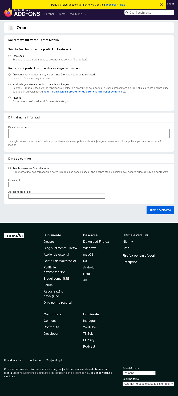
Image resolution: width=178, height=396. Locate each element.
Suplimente (52, 235)
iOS (85, 261)
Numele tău (15, 180)
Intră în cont (167, 3)
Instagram (90, 320)
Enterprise (130, 262)
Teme (62, 14)
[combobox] (149, 12)
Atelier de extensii (56, 254)
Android (89, 267)
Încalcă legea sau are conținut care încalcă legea (41, 84)
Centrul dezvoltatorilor (60, 261)
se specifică (43, 369)
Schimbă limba (131, 368)
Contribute (51, 327)
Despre (49, 241)
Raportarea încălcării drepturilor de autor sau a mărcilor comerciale (83, 91)
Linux (87, 274)
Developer (51, 333)
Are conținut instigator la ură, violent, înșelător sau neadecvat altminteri (54, 74)
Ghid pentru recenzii (58, 302)
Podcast (89, 346)
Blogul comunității (57, 278)
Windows (89, 248)
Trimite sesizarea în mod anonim (31, 168)
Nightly (128, 241)
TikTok (88, 333)
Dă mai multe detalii (19, 127)
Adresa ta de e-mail (20, 192)
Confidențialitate (13, 360)
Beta (126, 248)
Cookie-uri (35, 360)
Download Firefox (96, 241)
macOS (88, 254)
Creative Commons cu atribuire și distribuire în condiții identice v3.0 (51, 372)
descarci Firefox (115, 4)
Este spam (19, 55)
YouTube (89, 327)
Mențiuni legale (54, 360)
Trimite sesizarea (160, 210)
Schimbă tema (131, 378)
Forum (48, 285)
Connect (50, 320)
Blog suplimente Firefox (61, 248)
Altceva (17, 97)
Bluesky (88, 340)
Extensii (49, 14)
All (85, 280)
